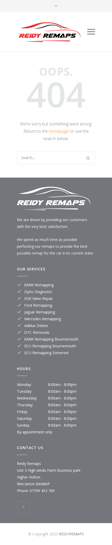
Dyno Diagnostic (38, 291)
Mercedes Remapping (42, 318)
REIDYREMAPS (71, 533)
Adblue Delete (36, 325)
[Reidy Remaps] (52, 32)
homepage (59, 131)
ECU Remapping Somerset (46, 352)
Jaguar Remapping (39, 312)
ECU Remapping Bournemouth (50, 345)
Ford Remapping (38, 305)
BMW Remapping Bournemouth (51, 339)
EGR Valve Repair (38, 298)
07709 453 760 (42, 490)
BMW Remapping (39, 284)
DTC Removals (36, 332)
